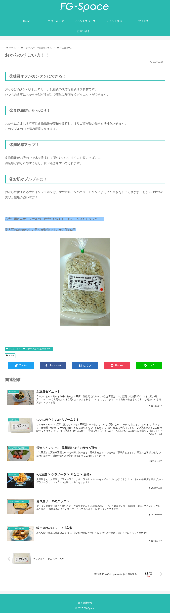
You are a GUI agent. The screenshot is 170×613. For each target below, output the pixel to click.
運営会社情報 (85, 602)
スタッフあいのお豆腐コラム (39, 348)
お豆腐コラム (15, 348)
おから (11, 355)
